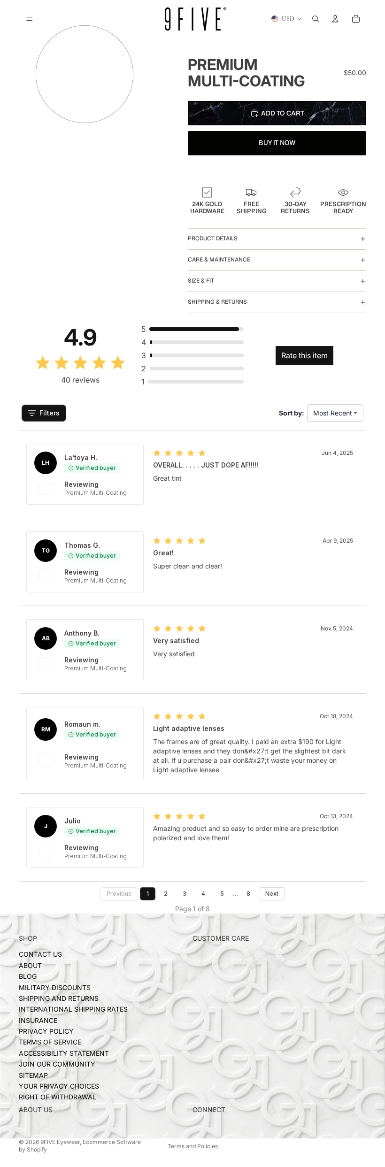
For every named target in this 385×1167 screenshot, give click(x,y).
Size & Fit (201, 280)
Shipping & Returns (217, 302)
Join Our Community (57, 1064)
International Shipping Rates (73, 1009)
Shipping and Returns (59, 998)
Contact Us (40, 955)
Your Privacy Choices (59, 1086)
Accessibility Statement (64, 1053)
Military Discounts (55, 987)
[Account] (335, 18)
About (30, 965)
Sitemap (33, 1075)
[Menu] (29, 19)
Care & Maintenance (219, 259)
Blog (28, 976)
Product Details (213, 238)
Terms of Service (50, 1042)
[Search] (315, 18)
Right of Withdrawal (57, 1097)
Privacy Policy (46, 1031)
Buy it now (277, 142)
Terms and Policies (193, 1146)
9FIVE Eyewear (60, 1141)
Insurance (38, 1020)
